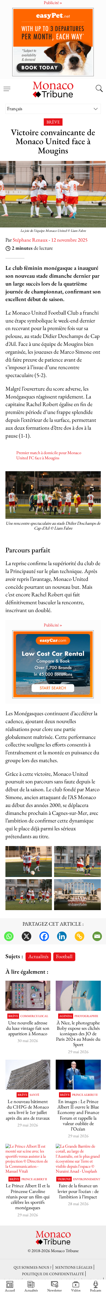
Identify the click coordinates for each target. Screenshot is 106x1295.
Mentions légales (73, 1267)
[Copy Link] (79, 936)
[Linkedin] (62, 936)
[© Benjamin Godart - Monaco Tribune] (28, 1075)
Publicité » (53, 625)
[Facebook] (44, 936)
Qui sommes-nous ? (32, 1267)
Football (64, 956)
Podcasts (95, 1290)
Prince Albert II (85, 1095)
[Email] (97, 936)
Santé (34, 1095)
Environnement (86, 1179)
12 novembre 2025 (69, 239)
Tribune (64, 1179)
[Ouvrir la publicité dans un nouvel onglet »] (53, 42)
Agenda (65, 1016)
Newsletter (54, 1290)
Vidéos (75, 1290)
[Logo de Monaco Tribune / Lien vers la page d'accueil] (53, 89)
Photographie (86, 1016)
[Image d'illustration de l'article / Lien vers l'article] (28, 996)
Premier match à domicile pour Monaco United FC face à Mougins (48, 455)
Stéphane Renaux (30, 239)
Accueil (10, 1290)
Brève (53, 122)
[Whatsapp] (9, 936)
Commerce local (34, 1016)
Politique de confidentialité (53, 1273)
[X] (26, 936)
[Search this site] (99, 89)
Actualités (38, 956)
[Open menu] (7, 86)
